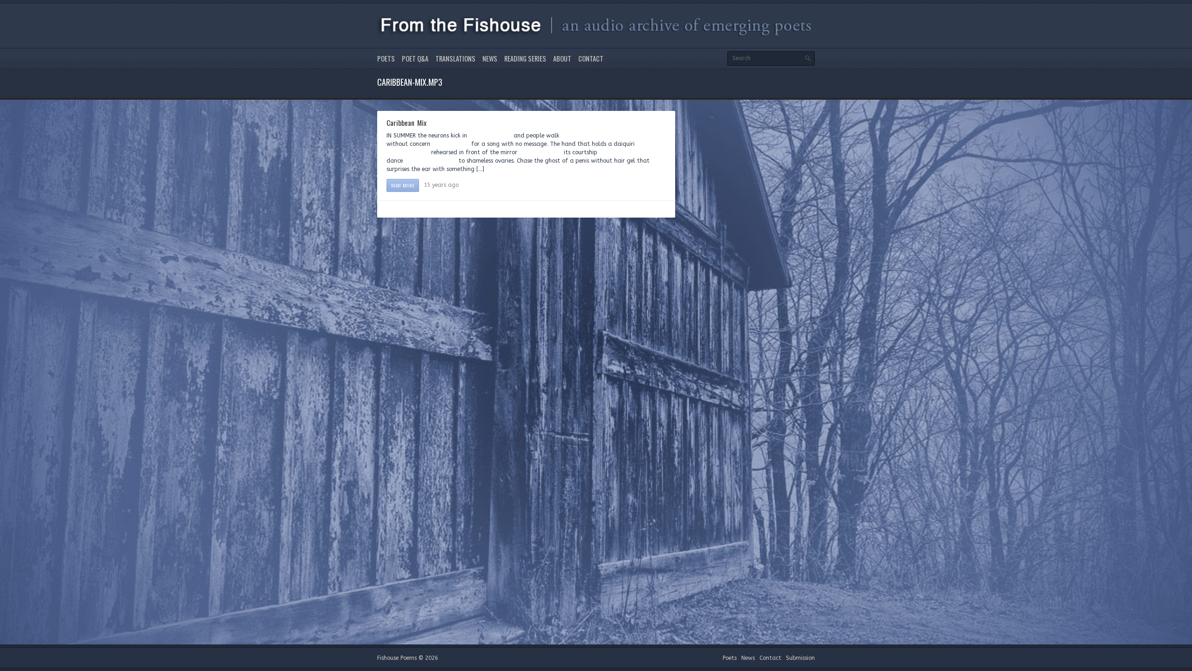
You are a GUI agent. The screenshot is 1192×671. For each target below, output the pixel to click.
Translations (455, 58)
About (562, 58)
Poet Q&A (415, 58)
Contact (590, 58)
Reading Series (525, 58)
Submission (800, 658)
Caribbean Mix (406, 122)
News (489, 58)
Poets (386, 58)
